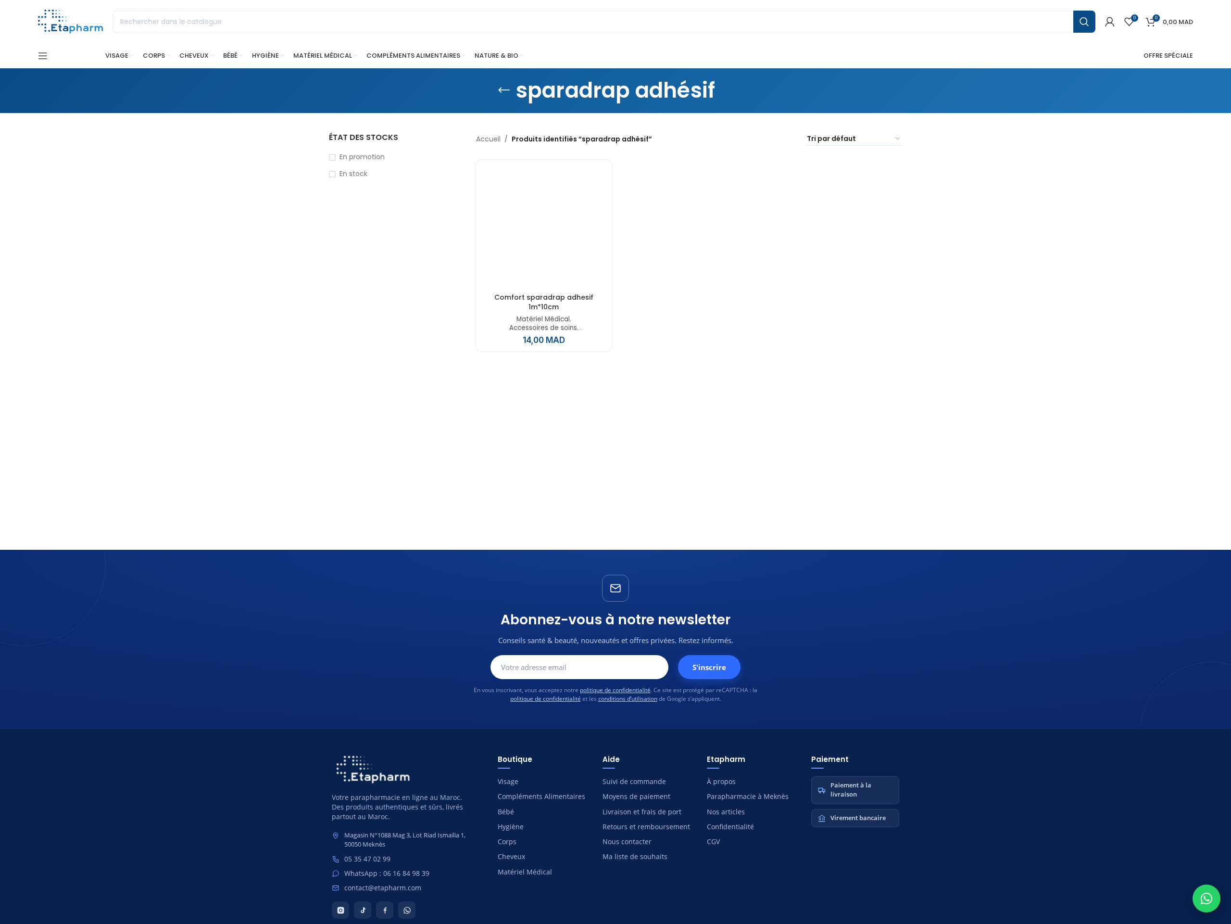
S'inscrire (709, 667)
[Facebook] (384, 910)
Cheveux (511, 856)
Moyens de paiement (636, 796)
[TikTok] (362, 910)
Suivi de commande (634, 781)
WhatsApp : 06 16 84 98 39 (386, 873)
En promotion (362, 157)
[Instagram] (340, 910)
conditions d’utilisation (627, 699)
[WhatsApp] (406, 910)
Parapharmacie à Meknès (748, 796)
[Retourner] (504, 90)
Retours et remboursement (646, 827)
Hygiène (511, 827)
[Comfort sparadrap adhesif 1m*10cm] (543, 228)
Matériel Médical (543, 319)
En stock (353, 173)
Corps (507, 841)
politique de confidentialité (615, 690)
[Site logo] (70, 21)
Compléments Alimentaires (541, 796)
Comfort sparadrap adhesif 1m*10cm (543, 302)
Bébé (506, 812)
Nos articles (726, 812)
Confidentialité (730, 827)
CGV (713, 841)
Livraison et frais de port (642, 812)
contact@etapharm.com (382, 888)
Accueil (488, 139)
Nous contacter (627, 841)
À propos (721, 781)
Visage (508, 781)
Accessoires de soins (543, 328)
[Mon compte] (1109, 21)
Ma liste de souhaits (635, 856)
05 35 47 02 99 (367, 859)
